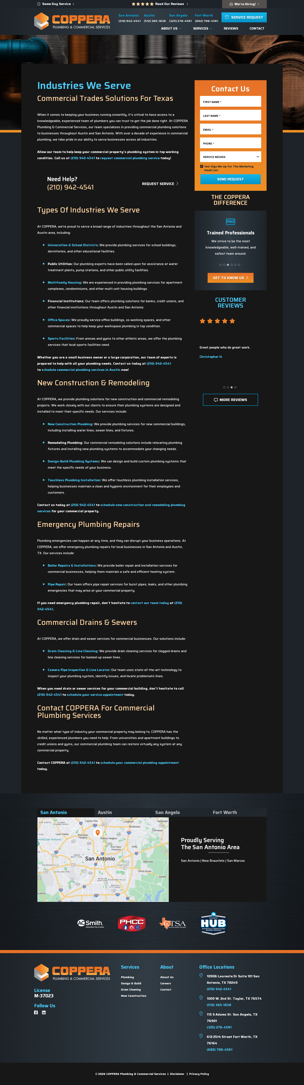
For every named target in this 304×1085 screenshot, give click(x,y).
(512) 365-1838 (155, 21)
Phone (208, 144)
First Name (212, 102)
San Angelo (167, 812)
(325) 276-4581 (180, 21)
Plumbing (127, 977)
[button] (220, 265)
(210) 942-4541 (129, 21)
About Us (167, 977)
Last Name (211, 116)
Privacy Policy (199, 1074)
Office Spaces (58, 319)
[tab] (64, 812)
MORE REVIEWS (233, 400)
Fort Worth (225, 812)
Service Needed (214, 157)
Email (208, 130)
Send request (230, 179)
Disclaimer (177, 1074)
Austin (105, 812)
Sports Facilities (61, 338)
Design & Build (131, 983)
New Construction (133, 995)
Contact (165, 989)
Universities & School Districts (73, 245)
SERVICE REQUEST (246, 17)
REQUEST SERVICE (158, 184)
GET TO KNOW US (229, 278)
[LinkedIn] (44, 1013)
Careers (165, 983)
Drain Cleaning (131, 989)
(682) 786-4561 (206, 21)
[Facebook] (36, 1013)
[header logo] (72, 21)
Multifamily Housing (64, 282)
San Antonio (53, 812)
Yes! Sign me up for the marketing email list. (229, 168)
